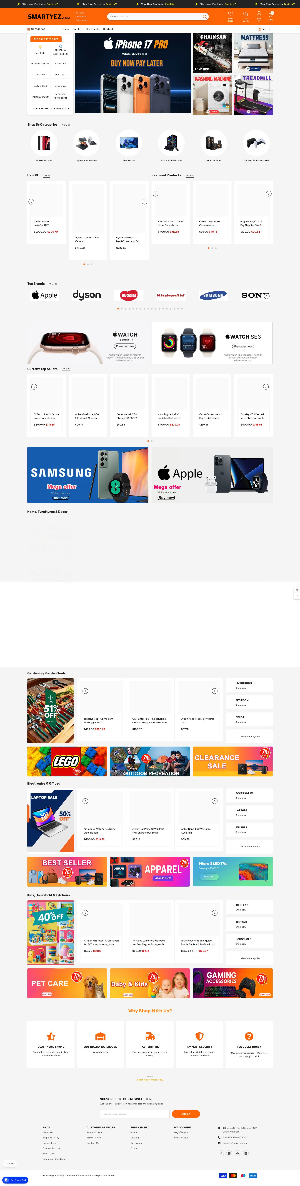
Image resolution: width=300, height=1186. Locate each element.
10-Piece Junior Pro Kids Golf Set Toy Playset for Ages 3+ (148, 942)
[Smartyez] (44, 143)
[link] (246, 16)
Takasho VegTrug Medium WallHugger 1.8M (98, 720)
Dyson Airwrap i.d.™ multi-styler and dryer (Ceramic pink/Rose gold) (129, 239)
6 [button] (137, 309)
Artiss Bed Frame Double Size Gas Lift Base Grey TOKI (100, 568)
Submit (186, 1113)
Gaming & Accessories (256, 160)
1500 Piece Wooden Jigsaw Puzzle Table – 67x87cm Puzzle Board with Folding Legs (198, 942)
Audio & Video (214, 160)
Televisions (129, 160)
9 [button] (148, 309)
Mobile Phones (44, 160)
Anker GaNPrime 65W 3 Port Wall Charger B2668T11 (87, 416)
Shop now (240, 529)
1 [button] (84, 264)
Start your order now (150, 1080)
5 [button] (133, 309)
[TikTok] (246, 1153)
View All (53, 284)
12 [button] (159, 309)
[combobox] (154, 16)
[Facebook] (221, 1153)
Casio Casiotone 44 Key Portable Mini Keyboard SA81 (210, 416)
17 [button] (178, 309)
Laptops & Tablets (86, 160)
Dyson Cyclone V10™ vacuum (87, 239)
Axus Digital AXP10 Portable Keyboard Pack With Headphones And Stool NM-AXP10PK (169, 416)
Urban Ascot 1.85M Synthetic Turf (197, 720)
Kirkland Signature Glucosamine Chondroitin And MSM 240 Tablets (211, 223)
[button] (31, 201)
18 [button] (182, 309)
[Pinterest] (237, 1153)
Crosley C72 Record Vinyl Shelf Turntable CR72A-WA (252, 416)
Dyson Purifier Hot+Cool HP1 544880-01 (42, 223)
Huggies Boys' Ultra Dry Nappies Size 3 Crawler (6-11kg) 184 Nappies (251, 223)
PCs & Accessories (171, 160)
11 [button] (155, 309)
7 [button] (140, 309)
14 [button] (167, 309)
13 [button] (163, 309)
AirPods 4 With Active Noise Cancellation (170, 223)
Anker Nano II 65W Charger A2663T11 (127, 416)
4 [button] (129, 309)
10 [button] (152, 309)
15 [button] (170, 309)
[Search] (158, 16)
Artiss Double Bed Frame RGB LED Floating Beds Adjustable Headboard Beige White (198, 568)
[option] (133, 73)
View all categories (250, 578)
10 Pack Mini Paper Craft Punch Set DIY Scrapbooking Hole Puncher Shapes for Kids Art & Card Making (101, 942)
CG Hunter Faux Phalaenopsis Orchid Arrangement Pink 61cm (149, 720)
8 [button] (144, 309)
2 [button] (88, 264)
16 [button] (174, 309)
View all (66, 125)
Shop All (66, 368)
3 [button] (91, 264)
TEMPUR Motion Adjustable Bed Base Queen (147, 568)
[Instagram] (229, 1153)
